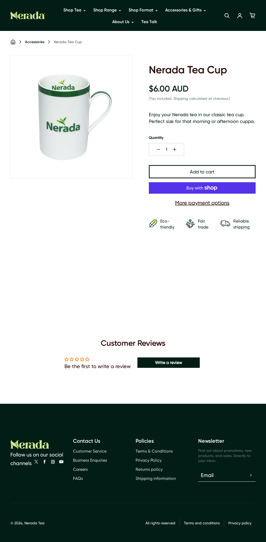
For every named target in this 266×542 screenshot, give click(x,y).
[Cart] (252, 15)
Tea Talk (149, 21)
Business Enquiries (90, 460)
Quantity (156, 137)
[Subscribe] (251, 475)
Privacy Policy (149, 460)
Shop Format (141, 10)
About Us (121, 21)
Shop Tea (72, 10)
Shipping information (156, 478)
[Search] (227, 15)
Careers (80, 469)
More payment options (202, 203)
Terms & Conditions (154, 451)
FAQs (78, 478)
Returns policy (149, 469)
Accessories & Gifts (184, 10)
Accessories (34, 42)
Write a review (168, 362)
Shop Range (105, 10)
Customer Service (90, 451)
